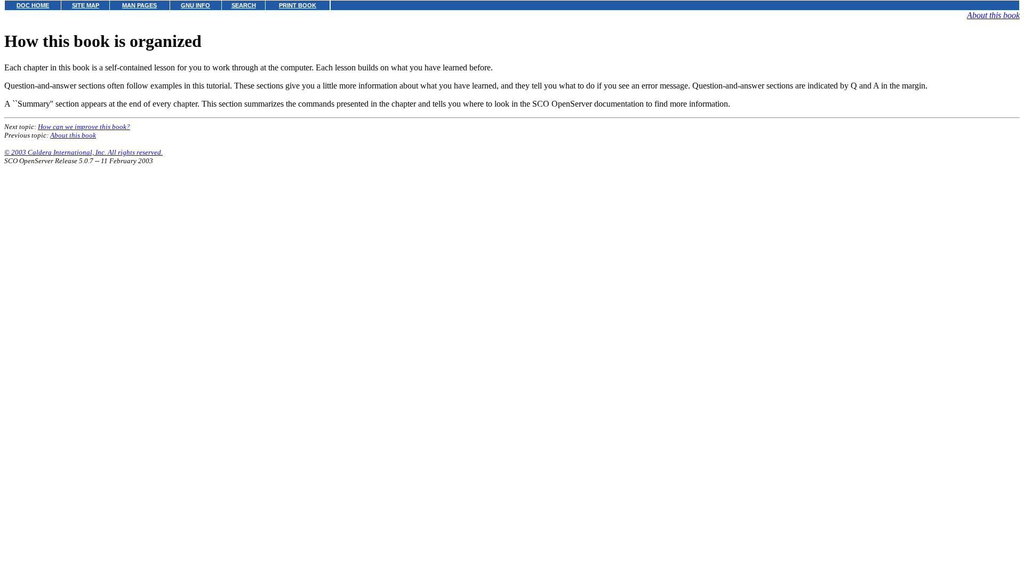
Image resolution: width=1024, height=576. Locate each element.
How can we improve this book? (84, 127)
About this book (993, 15)
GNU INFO (195, 5)
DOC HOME (33, 5)
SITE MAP (85, 5)
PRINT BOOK (297, 5)
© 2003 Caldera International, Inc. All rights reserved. (83, 152)
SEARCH (243, 5)
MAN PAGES (139, 5)
